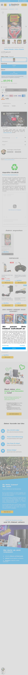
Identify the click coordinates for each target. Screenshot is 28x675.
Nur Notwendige (5, 345)
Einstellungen (22, 345)
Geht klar (14, 348)
